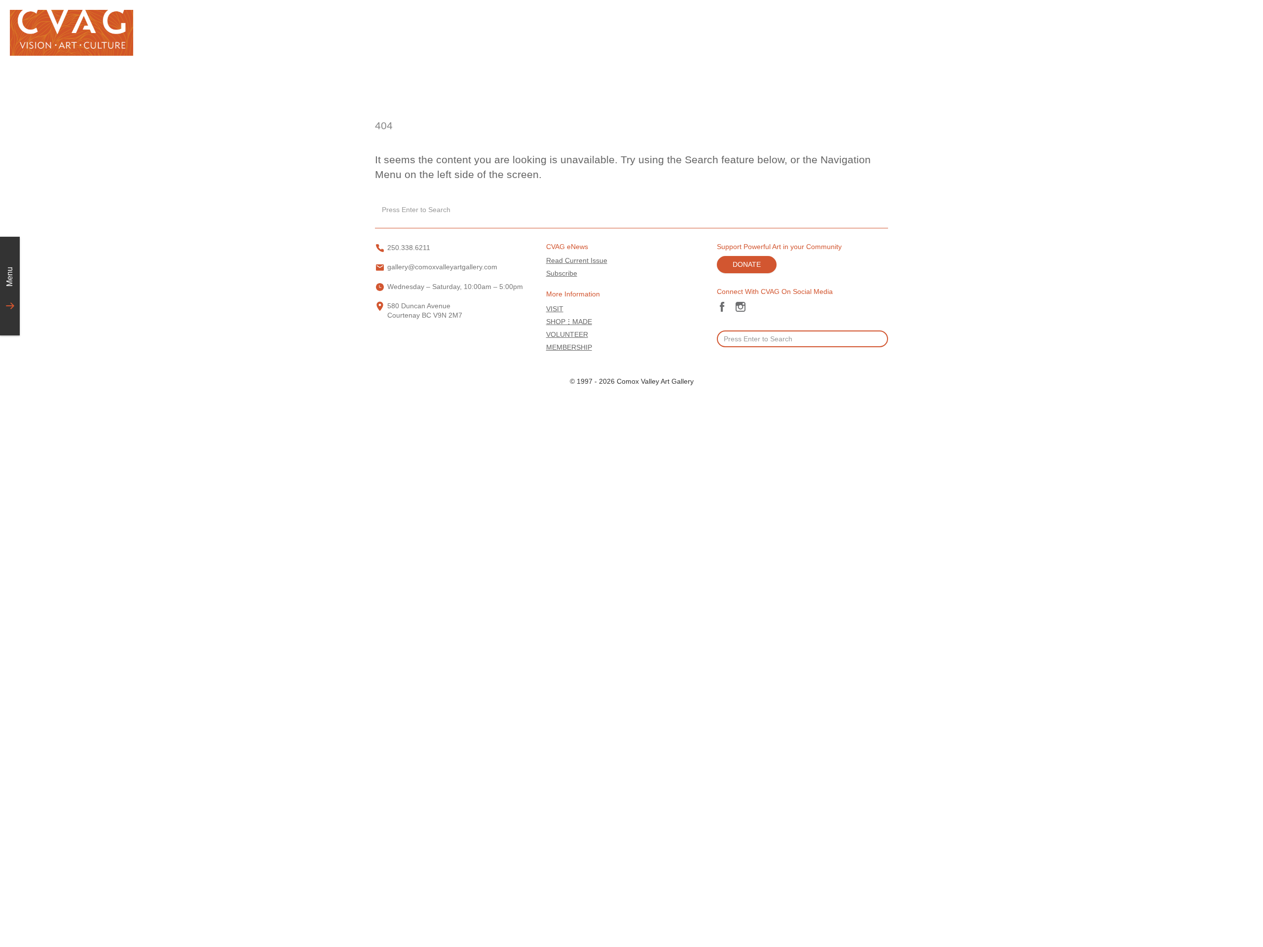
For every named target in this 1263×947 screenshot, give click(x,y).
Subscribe (561, 273)
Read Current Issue (576, 260)
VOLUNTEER (567, 334)
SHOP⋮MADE (569, 322)
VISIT (554, 309)
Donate (747, 264)
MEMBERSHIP (569, 347)
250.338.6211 (408, 248)
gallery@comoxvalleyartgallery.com (442, 267)
